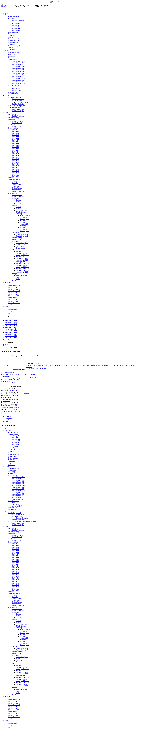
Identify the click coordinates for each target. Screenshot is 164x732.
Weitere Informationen (32, 368)
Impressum (43, 368)
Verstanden (29, 367)
